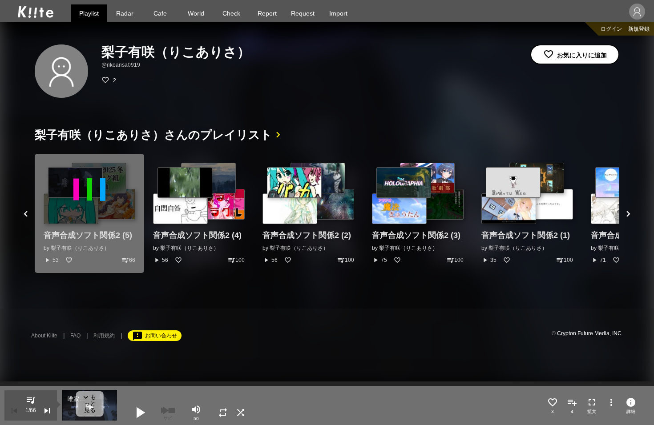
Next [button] (628, 213)
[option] (89, 213)
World (196, 13)
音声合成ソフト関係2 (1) (525, 235)
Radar (124, 13)
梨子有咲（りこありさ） (80, 248)
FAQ (75, 336)
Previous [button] (26, 213)
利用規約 (104, 336)
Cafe (160, 13)
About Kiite (44, 336)
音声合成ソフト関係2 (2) (306, 235)
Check (231, 13)
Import (338, 13)
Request (303, 13)
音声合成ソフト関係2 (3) (416, 235)
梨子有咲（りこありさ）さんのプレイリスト (153, 134)
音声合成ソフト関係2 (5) (88, 235)
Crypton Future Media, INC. (590, 333)
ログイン (611, 29)
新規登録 (639, 29)
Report (267, 13)
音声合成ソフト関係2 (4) (197, 235)
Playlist (89, 13)
